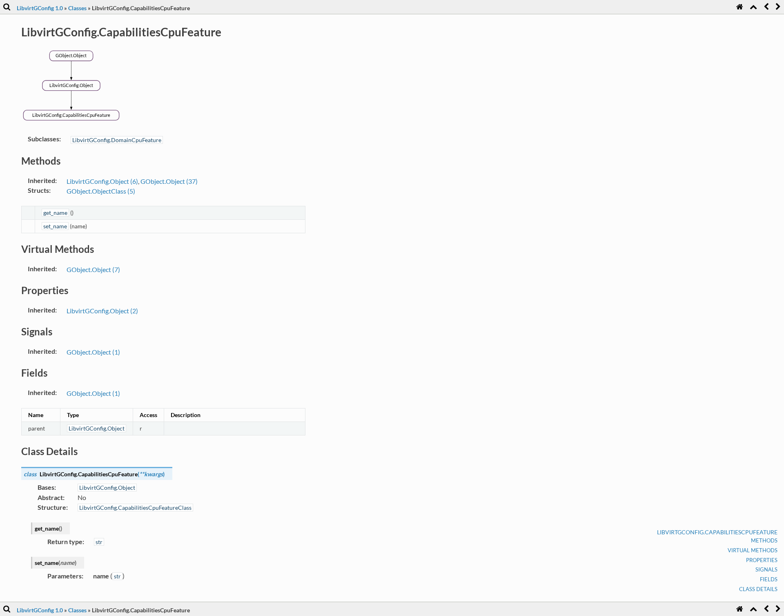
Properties (761, 560)
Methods (764, 540)
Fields (768, 579)
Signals (766, 569)
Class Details (758, 589)
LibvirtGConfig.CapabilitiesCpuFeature (717, 532)
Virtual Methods (752, 550)
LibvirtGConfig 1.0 (40, 7)
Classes (77, 7)
